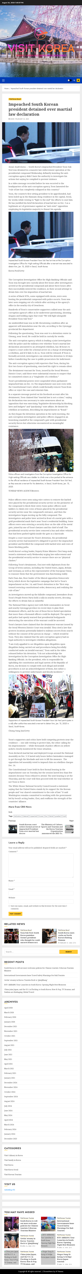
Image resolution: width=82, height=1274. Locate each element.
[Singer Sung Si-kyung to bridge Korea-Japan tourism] (48, 1257)
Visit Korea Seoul (15, 99)
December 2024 (10, 1082)
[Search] (74, 80)
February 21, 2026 (66, 943)
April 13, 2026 (63, 1264)
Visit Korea (8, 1165)
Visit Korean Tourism (12, 1174)
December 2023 (10, 1139)
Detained (25, 816)
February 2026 (10, 1017)
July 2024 (8, 1106)
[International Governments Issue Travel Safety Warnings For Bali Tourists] (48, 1224)
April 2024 (8, 1120)
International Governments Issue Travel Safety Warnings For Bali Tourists (34, 975)
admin (12, 119)
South (64, 816)
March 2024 (9, 1124)
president (58, 816)
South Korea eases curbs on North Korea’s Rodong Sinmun (66, 936)
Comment (13, 851)
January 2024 (9, 1134)
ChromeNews (48, 1271)
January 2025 (9, 1078)
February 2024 (10, 1129)
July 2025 (8, 1050)
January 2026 (9, 1022)
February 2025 (10, 1073)
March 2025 (9, 1068)
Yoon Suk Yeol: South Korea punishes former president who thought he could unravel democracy (30, 938)
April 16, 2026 (27, 1246)
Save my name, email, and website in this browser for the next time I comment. (39, 907)
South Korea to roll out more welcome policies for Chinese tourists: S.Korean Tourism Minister (29, 1226)
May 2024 (8, 1115)
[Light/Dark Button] (70, 80)
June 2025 (8, 1054)
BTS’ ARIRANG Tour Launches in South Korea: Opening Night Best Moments (35, 985)
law (46, 816)
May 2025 (8, 1059)
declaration (17, 816)
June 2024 (8, 1110)
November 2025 (10, 1031)
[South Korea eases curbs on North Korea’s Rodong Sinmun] (49, 936)
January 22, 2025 (23, 119)
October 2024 (9, 1092)
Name (12, 881)
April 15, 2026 (63, 1248)
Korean (41, 816)
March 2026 (9, 1012)
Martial (51, 816)
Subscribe (78, 80)
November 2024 (10, 1087)
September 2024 (11, 1096)
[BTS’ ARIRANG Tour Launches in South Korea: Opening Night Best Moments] (48, 1240)
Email (12, 889)
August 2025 (9, 1045)
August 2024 (9, 1101)
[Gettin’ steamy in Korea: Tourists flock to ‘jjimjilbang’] (11, 1240)
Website (12, 897)
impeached (33, 816)
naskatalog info (9, 1190)
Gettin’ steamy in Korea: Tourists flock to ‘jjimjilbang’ (26, 980)
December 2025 (10, 1026)
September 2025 (11, 1040)
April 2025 (8, 1064)
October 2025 (9, 1036)
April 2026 (8, 1008)
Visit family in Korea (12, 1160)
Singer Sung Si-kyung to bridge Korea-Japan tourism (64, 1258)
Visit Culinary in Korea (13, 1155)
